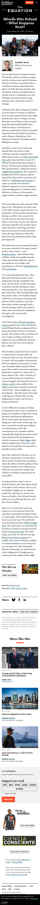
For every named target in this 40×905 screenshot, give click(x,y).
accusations (11, 269)
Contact (17, 889)
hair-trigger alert (28, 440)
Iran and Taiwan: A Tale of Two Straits (17, 754)
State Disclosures (20, 886)
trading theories (30, 266)
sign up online (17, 862)
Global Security (14, 585)
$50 (11, 785)
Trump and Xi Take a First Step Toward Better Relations (17, 674)
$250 (24, 785)
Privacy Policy (7, 886)
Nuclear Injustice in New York (16, 714)
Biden (8, 588)
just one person (17, 532)
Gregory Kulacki (8, 718)
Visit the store (27, 826)
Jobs (10, 889)
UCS (17, 774)
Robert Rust (6, 679)
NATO (13, 588)
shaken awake (8, 384)
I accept (4, 902)
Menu (36, 2)
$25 (5, 785)
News (4, 889)
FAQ (31, 886)
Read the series (9, 575)
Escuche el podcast (19, 852)
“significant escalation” (12, 172)
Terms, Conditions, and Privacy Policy (16, 874)
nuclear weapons (21, 588)
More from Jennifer (28, 612)
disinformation (9, 254)
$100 (17, 785)
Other (19, 789)
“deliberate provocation (22, 180)
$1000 (33, 785)
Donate (29, 2)
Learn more (34, 898)
